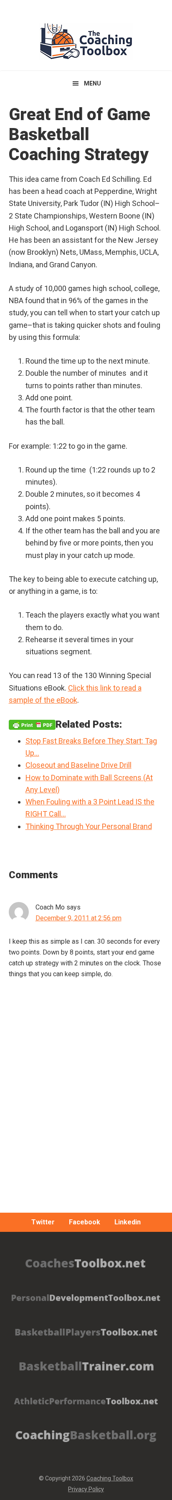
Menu (92, 83)
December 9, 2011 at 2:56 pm (78, 918)
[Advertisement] (86, 1115)
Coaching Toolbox (109, 1478)
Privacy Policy (86, 1489)
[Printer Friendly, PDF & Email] (32, 724)
